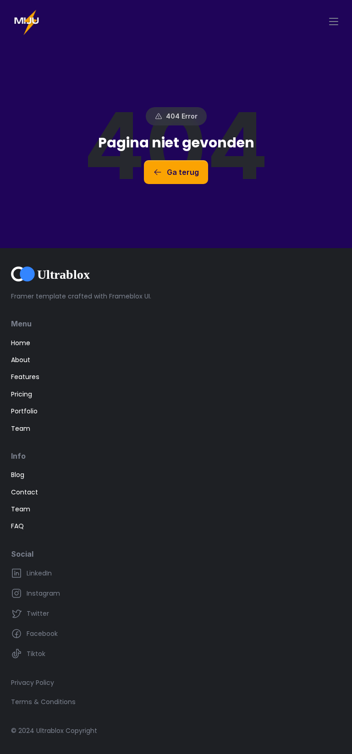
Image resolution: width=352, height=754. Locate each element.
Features (25, 376)
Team (20, 428)
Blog (17, 474)
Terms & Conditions (43, 701)
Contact (24, 492)
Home (20, 342)
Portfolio (24, 411)
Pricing (21, 394)
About (20, 359)
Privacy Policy (32, 682)
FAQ (17, 526)
